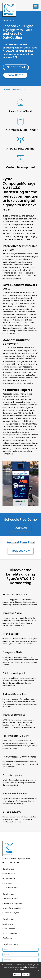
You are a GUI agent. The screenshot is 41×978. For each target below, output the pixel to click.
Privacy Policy (8, 858)
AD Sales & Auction (10, 899)
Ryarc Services (9, 928)
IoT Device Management (13, 903)
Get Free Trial (16, 67)
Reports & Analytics (11, 913)
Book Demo (15, 75)
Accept (17, 974)
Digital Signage (9, 878)
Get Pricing (7, 938)
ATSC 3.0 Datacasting (12, 908)
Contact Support (10, 933)
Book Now (20, 528)
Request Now (20, 551)
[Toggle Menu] (35, 6)
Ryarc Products (9, 874)
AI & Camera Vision (11, 887)
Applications (8, 924)
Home (7, 90)
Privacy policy (20, 969)
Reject (25, 974)
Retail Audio (8, 883)
